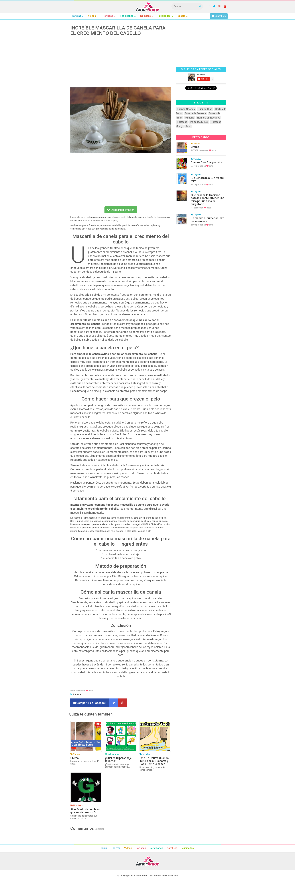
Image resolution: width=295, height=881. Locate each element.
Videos (128, 848)
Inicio (104, 848)
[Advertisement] (120, 61)
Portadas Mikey (199, 122)
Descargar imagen (122, 210)
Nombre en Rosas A (208, 117)
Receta (77, 694)
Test (188, 126)
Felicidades (187, 848)
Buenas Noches (186, 109)
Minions (189, 117)
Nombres (172, 848)
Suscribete (220, 16)
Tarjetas (115, 848)
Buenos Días (205, 109)
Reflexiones (156, 848)
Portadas (182, 122)
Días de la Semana (195, 113)
